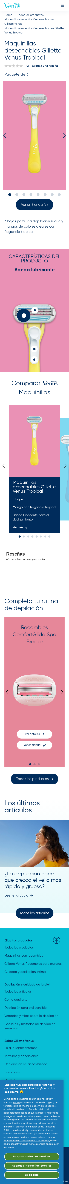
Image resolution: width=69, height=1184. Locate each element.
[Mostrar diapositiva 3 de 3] (39, 764)
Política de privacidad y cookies (20, 1130)
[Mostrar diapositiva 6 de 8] (45, 194)
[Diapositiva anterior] (4, 465)
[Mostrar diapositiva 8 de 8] (59, 194)
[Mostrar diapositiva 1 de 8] (9, 194)
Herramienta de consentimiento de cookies (26, 1141)
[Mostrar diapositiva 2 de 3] (34, 764)
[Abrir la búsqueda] (57, 5)
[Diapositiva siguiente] (64, 465)
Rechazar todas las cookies (31, 1165)
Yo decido (32, 1175)
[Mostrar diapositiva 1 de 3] (30, 764)
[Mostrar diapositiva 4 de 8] (31, 194)
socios (16, 1102)
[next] (63, 135)
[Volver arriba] (56, 940)
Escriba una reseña (45, 65)
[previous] (6, 135)
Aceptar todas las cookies (31, 1156)
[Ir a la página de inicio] (12, 5)
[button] (34, 204)
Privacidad (12, 1072)
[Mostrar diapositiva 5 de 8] (38, 194)
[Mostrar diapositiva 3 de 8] (23, 194)
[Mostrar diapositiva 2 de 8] (16, 194)
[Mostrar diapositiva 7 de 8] (52, 194)
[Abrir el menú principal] (62, 5)
